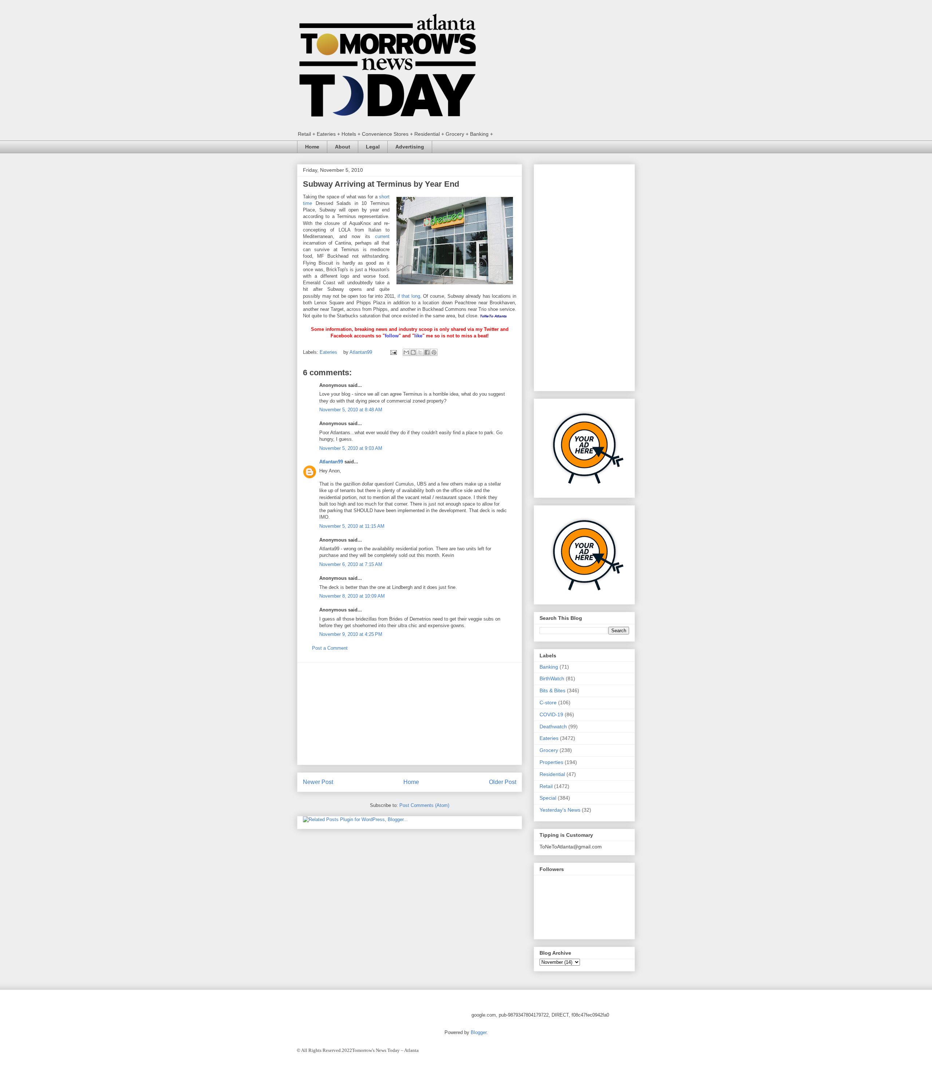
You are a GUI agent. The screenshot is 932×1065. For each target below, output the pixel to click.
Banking (549, 667)
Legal (373, 147)
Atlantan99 (362, 352)
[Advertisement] (409, 713)
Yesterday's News (560, 810)
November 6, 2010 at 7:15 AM (350, 564)
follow (392, 335)
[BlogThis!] (413, 352)
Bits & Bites (552, 690)
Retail (546, 786)
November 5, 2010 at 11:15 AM (351, 526)
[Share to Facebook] (427, 352)
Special (548, 798)
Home (312, 147)
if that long (409, 296)
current (382, 236)
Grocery (549, 750)
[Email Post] (393, 352)
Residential (552, 774)
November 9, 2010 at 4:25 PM (350, 634)
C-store (548, 702)
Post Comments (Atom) (424, 805)
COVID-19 (551, 714)
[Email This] (406, 352)
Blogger (478, 1032)
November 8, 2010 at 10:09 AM (352, 596)
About (342, 147)
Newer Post (318, 782)
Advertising (409, 147)
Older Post (502, 782)
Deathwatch (553, 726)
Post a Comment (330, 648)
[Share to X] (420, 352)
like (418, 335)
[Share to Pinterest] (434, 352)
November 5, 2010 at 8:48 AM (350, 409)
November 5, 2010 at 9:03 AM (350, 448)
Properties (551, 762)
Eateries (328, 352)
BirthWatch (552, 678)
